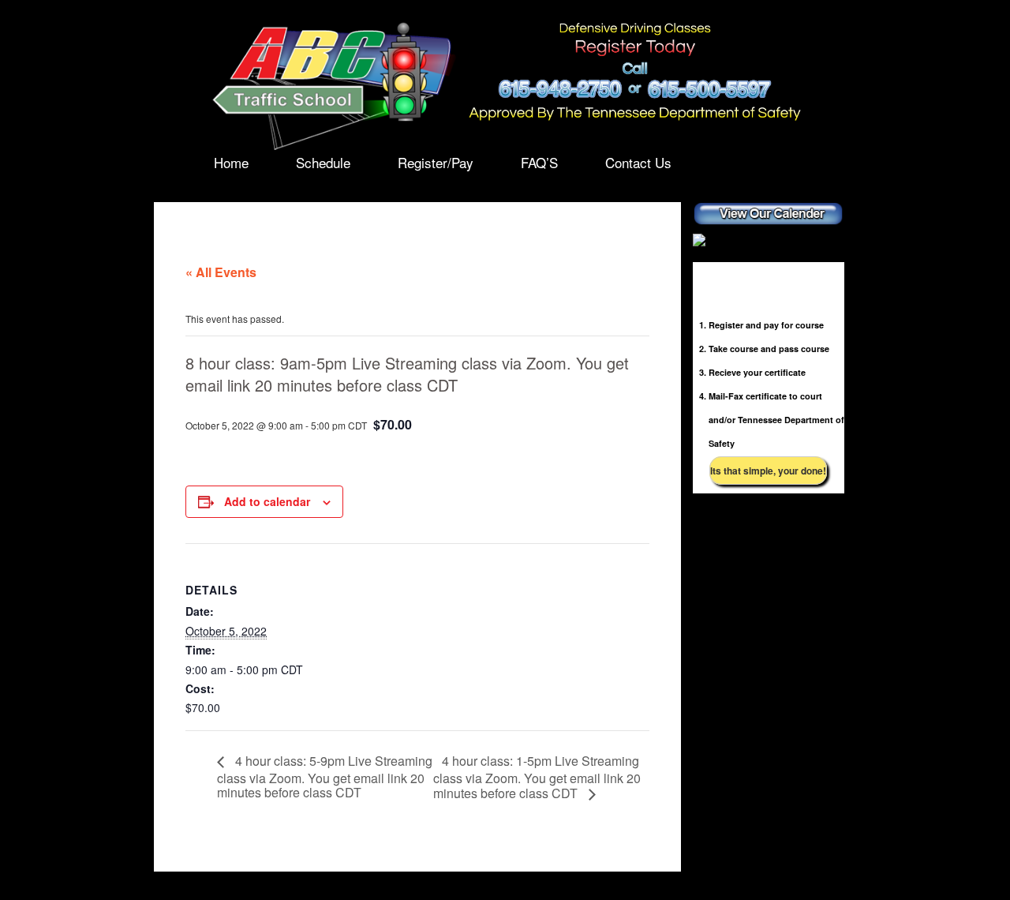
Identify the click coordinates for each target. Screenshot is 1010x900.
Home (231, 163)
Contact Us (638, 163)
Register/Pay (435, 163)
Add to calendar (267, 501)
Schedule (323, 163)
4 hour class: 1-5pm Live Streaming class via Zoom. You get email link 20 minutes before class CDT (537, 777)
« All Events (220, 272)
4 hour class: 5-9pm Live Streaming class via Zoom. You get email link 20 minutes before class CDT (324, 776)
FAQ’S (539, 163)
